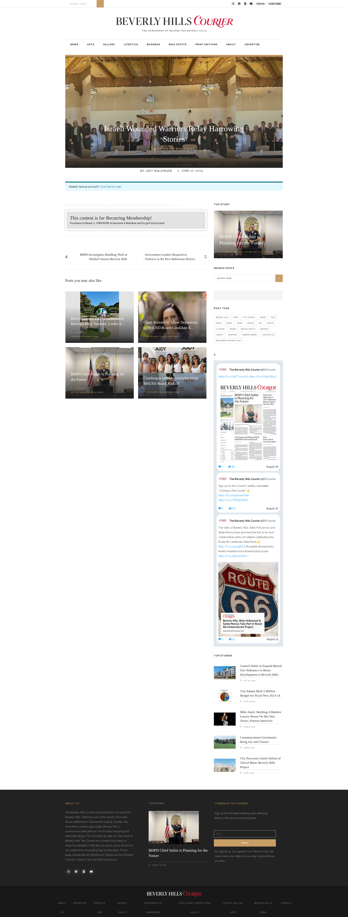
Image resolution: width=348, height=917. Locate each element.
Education (166, 337)
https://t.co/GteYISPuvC (263, 376)
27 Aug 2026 (79, 388)
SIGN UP (244, 843)
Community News (81, 337)
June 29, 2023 (249, 701)
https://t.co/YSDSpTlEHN (233, 500)
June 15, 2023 (249, 727)
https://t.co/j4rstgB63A (232, 546)
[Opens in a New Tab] (233, 3)
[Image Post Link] (225, 672)
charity (219, 334)
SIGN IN (260, 4)
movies (250, 323)
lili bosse (220, 329)
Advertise (79, 903)
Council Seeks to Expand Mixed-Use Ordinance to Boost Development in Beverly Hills (261, 670)
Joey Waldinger (158, 171)
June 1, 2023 (248, 773)
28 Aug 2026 (152, 336)
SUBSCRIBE (275, 4)
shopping (232, 334)
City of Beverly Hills (83, 392)
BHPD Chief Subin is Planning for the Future (178, 853)
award (233, 329)
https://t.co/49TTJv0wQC (233, 376)
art (260, 323)
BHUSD (263, 317)
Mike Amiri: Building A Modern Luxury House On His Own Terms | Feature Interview (260, 716)
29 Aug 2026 (79, 332)
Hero (235, 317)
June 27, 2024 (191, 170)
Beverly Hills (222, 317)
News (157, 148)
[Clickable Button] (100, 3)
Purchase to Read (81, 223)
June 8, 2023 (248, 748)
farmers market (249, 334)
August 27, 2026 (229, 252)
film (273, 317)
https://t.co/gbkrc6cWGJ (233, 556)
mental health (248, 329)
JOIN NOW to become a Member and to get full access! (130, 223)
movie (219, 323)
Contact (286, 903)
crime (239, 323)
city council (249, 317)
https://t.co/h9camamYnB (233, 495)
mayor (270, 323)
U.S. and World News (178, 148)
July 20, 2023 (249, 680)
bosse (229, 323)
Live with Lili (268, 334)
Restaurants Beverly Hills (228, 340)
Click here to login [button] (110, 186)
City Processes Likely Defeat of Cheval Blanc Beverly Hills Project (260, 763)
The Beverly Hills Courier (252, 369)
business (264, 329)
